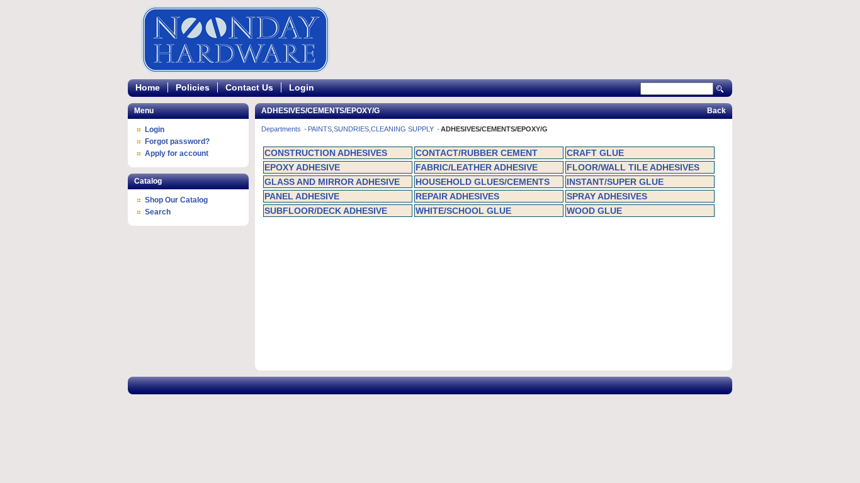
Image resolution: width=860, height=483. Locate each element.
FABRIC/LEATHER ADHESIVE (477, 167)
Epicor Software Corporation (235, 39)
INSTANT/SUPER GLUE (615, 182)
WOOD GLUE (594, 211)
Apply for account (176, 153)
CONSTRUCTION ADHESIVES (325, 153)
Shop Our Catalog (176, 200)
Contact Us (249, 87)
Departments (282, 129)
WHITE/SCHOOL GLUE (463, 211)
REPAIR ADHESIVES (457, 196)
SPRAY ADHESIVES (607, 196)
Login (301, 87)
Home (147, 87)
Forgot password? (177, 141)
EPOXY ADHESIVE (302, 167)
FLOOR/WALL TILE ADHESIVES (633, 167)
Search (720, 89)
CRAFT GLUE (595, 153)
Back (716, 110)
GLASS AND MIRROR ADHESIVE (332, 182)
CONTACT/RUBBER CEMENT (477, 153)
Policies (193, 87)
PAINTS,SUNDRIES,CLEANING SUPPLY (372, 129)
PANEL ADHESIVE (301, 196)
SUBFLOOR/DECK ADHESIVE (325, 211)
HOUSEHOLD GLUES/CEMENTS (483, 182)
